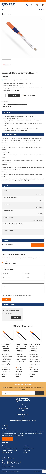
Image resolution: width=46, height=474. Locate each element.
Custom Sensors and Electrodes (9, 450)
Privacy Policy (27, 450)
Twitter (8, 106)
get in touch (17, 180)
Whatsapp (10, 106)
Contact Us (26, 446)
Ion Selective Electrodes (13, 104)
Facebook (39, 9)
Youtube (41, 9)
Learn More (7, 439)
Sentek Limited (8, 5)
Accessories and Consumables (9, 448)
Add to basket (14, 95)
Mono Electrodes (23, 104)
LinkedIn (43, 9)
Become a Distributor (7, 452)
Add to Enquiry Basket (29, 95)
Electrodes (4, 446)
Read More (16, 90)
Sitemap (26, 452)
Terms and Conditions (29, 448)
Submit (6, 299)
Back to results (7, 14)
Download (16, 317)
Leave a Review (37, 245)
